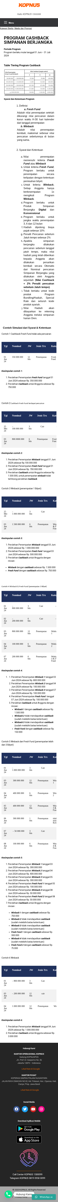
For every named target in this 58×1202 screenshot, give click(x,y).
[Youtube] (33, 1109)
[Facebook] (16, 1109)
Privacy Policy (21, 1197)
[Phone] (8, 1194)
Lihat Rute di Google (31, 1069)
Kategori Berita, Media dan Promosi (16, 28)
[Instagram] (41, 1109)
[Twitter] (25, 1109)
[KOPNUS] (29, 5)
